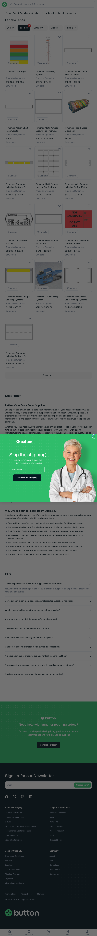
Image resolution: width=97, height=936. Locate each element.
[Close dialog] (94, 436)
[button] (27, 477)
